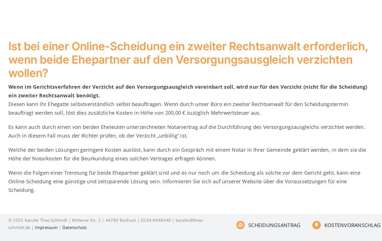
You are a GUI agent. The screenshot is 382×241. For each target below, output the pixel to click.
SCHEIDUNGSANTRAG (274, 225)
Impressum (46, 227)
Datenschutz (74, 227)
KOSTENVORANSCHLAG (352, 225)
